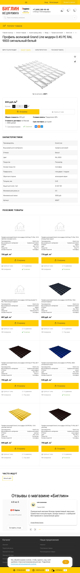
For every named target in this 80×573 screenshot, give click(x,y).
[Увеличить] (40, 75)
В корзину (23, 112)
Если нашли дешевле (14, 126)
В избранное (7, 269)
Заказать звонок (69, 2)
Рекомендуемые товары (47, 551)
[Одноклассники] (39, 126)
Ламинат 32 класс (8, 551)
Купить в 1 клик (59, 112)
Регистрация (53, 2)
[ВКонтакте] (36, 126)
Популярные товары (46, 548)
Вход (46, 2)
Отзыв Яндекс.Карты (37, 522)
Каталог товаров (14, 26)
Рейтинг (25, 11)
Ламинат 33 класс (8, 555)
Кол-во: (8, 106)
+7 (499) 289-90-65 (41, 9)
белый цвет (7, 478)
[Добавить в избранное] (75, 57)
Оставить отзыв (15, 528)
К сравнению (28, 266)
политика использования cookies (23, 564)
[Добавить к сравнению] (75, 61)
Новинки (42, 544)
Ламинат (5, 544)
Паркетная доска (7, 548)
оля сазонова (42, 502)
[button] (30, 529)
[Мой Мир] (42, 126)
